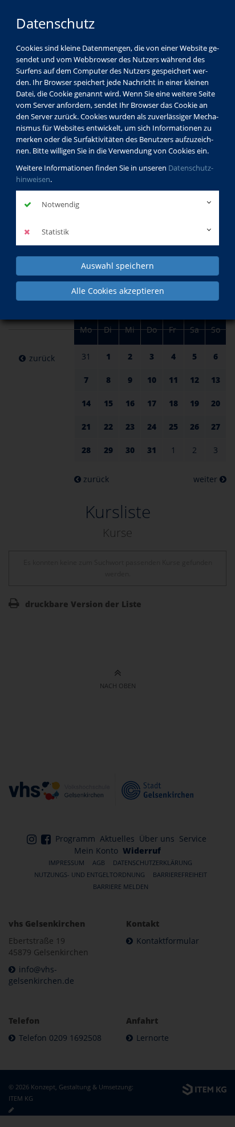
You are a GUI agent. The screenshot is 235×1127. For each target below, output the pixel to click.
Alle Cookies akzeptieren (117, 290)
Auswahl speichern (117, 265)
